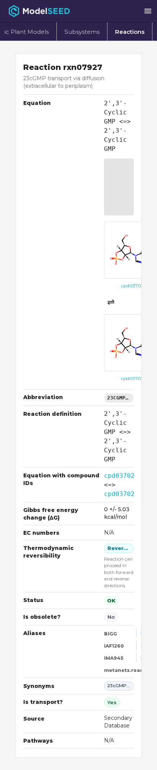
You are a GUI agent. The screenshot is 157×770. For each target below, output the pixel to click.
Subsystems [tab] (81, 31)
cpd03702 (119, 475)
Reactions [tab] (129, 31)
